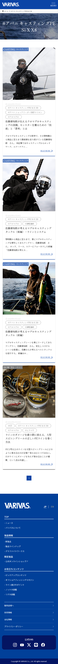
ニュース (9, 523)
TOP (6, 516)
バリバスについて (13, 527)
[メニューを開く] (53, 4)
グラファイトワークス (15, 551)
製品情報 (8, 535)
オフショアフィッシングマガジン (20, 580)
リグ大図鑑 (10, 594)
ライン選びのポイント (15, 584)
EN (52, 506)
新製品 (8, 541)
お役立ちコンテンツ (14, 569)
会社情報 (8, 619)
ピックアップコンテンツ (16, 575)
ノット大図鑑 (11, 589)
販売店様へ (9, 605)
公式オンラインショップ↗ (17, 561)
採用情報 (8, 612)
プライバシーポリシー (13, 626)
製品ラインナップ (13, 546)
